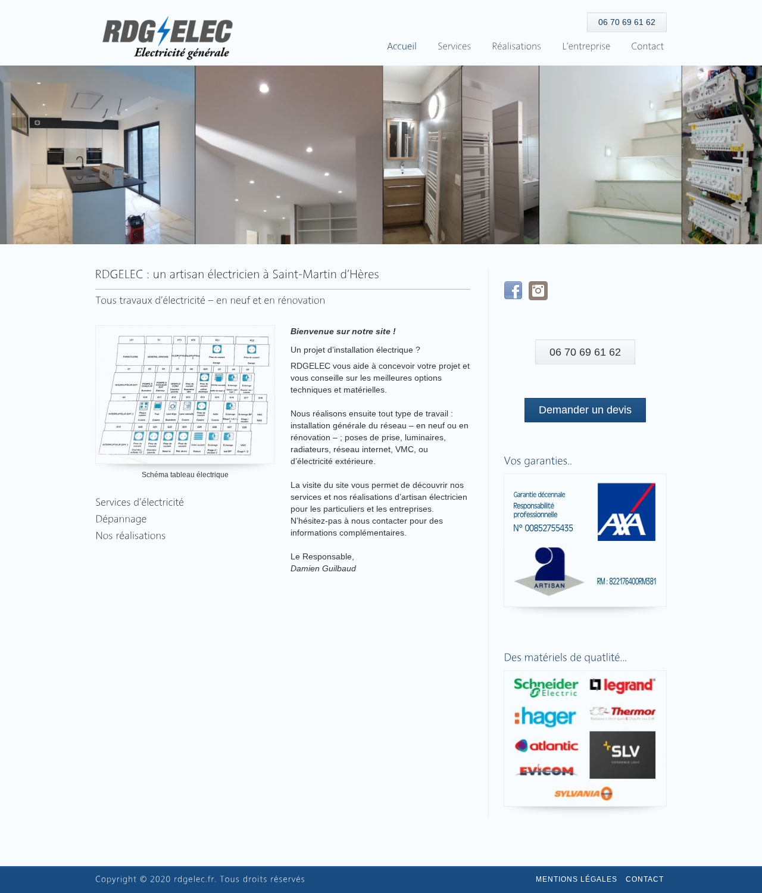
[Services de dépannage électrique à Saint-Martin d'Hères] (139, 502)
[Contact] (647, 47)
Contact (645, 879)
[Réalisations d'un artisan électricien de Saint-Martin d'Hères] (130, 536)
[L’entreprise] (586, 47)
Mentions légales (576, 879)
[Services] (454, 47)
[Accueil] (402, 47)
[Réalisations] (516, 47)
